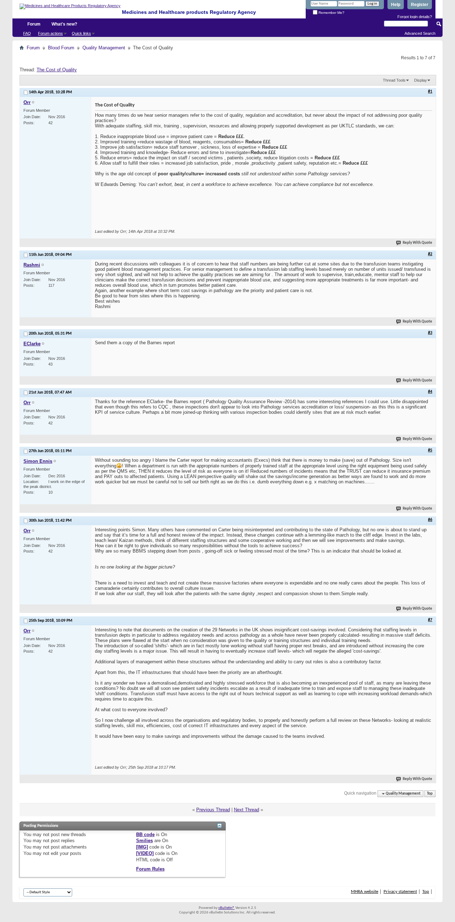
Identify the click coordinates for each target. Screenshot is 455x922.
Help (395, 4)
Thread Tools (394, 80)
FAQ (27, 33)
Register (419, 4)
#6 (430, 520)
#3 (430, 333)
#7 (430, 620)
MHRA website (364, 891)
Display (420, 80)
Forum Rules (150, 869)
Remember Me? (330, 13)
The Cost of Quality (57, 69)
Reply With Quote (417, 243)
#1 (430, 91)
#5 (430, 450)
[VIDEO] (145, 853)
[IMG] (142, 847)
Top (430, 794)
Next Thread (246, 809)
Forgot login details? (414, 17)
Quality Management (103, 47)
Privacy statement (400, 891)
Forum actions (50, 33)
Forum (34, 24)
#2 (430, 254)
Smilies (144, 840)
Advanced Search (420, 33)
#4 (430, 392)
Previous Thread (213, 809)
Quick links (81, 33)
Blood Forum (61, 47)
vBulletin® (226, 908)
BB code (145, 834)
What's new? (64, 24)
